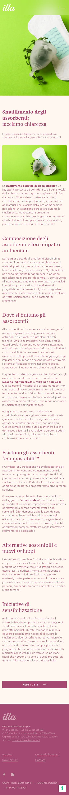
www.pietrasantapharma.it (26, 740)
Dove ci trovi (10, 760)
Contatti (40, 760)
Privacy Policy (16, 787)
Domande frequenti (47, 754)
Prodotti (7, 754)
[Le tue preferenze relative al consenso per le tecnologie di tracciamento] (62, 788)
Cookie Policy (47, 783)
